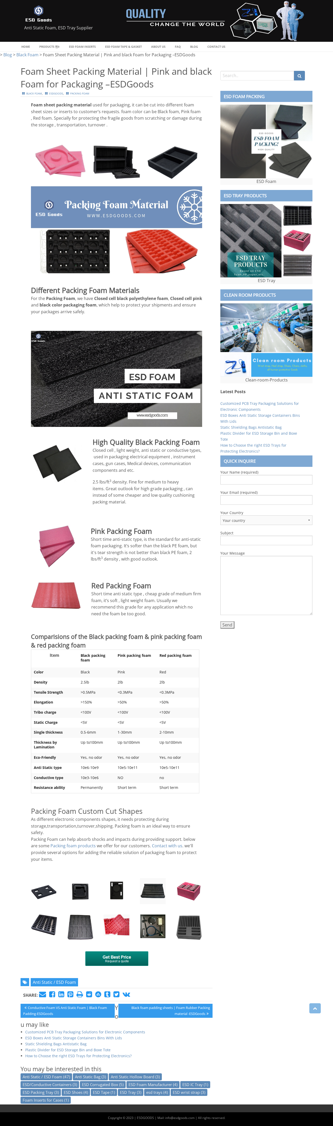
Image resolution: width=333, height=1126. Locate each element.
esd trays (157, 1092)
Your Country (231, 512)
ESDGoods (56, 93)
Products (46, 47)
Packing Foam (53, 811)
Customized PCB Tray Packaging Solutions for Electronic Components (85, 1031)
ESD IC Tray (195, 1084)
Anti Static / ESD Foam (54, 982)
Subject (226, 532)
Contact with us (167, 846)
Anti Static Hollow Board (135, 1076)
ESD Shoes (76, 1092)
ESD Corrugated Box (103, 1084)
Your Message (232, 553)
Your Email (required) (239, 492)
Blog (194, 47)
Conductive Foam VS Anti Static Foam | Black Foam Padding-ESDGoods (65, 1010)
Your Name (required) (239, 472)
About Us (158, 47)
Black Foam (34, 93)
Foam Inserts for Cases (46, 1100)
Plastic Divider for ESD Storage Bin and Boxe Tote (68, 1049)
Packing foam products (73, 846)
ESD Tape (104, 1092)
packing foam (79, 93)
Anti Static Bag (90, 1076)
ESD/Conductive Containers (50, 1084)
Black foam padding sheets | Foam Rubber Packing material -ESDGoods (170, 1010)
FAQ (178, 47)
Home (25, 47)
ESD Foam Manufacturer (153, 1084)
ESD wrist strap (189, 1092)
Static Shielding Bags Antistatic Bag (56, 1043)
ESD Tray (130, 1092)
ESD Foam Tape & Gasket (123, 47)
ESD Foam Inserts (82, 47)
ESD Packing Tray (41, 1092)
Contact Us (216, 47)
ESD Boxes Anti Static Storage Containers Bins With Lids (73, 1037)
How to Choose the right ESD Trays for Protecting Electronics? (78, 1055)
